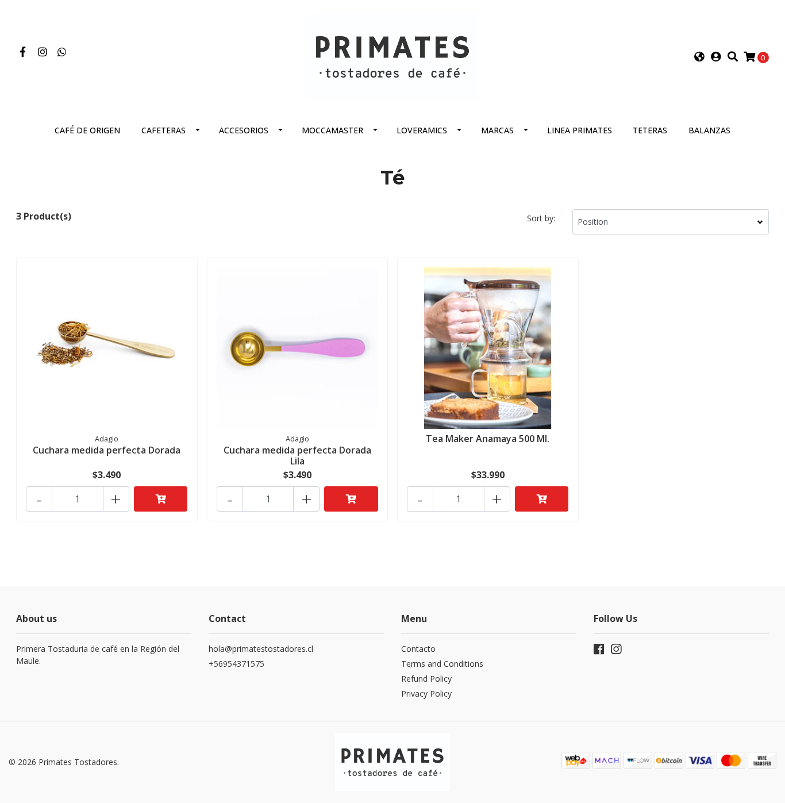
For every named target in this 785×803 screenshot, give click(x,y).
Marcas (497, 130)
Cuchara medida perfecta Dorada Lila (297, 455)
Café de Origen (87, 130)
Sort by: (541, 218)
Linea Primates (579, 130)
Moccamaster (332, 130)
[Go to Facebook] (22, 52)
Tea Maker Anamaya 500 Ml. (487, 438)
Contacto (418, 648)
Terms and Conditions (442, 663)
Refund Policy (426, 678)
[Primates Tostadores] (392, 55)
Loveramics (422, 130)
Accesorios (243, 130)
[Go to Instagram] (42, 52)
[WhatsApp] (62, 52)
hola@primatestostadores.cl (261, 648)
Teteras (650, 130)
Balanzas (709, 130)
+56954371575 (236, 663)
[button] (699, 57)
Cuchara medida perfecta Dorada (106, 450)
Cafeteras (163, 130)
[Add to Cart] (161, 499)
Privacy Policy (426, 693)
